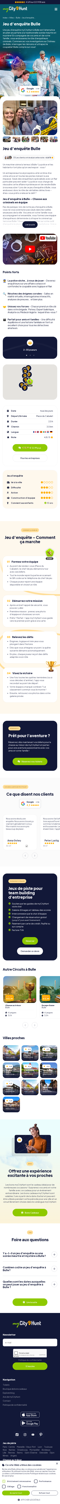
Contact (7, 1401)
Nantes (12, 1450)
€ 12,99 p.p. (32, 447)
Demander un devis (30, 951)
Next (35, 856)
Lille (4, 1452)
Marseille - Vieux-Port (26, 1447)
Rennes (11, 1452)
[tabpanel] (30, 345)
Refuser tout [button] (44, 1493)
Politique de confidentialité (30, 1360)
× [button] (57, 1464)
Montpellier (35, 1450)
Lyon (40, 1447)
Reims (20, 1452)
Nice (5, 1450)
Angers (13, 1455)
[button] (30, 1499)
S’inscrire (30, 1366)
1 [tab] (26, 355)
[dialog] (30, 1482)
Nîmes (5, 1455)
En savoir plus (8, 1476)
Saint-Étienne (31, 1452)
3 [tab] (33, 355)
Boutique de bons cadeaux (15, 1389)
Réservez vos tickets (31, 761)
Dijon (52, 1452)
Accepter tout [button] (16, 1493)
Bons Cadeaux (32, 1212)
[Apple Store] (30, 1415)
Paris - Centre (9, 1447)
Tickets (6, 1385)
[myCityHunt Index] (18, 9)
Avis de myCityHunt (11, 1397)
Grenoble (43, 1452)
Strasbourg (22, 1450)
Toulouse (48, 1447)
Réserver (30, 941)
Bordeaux (46, 1450)
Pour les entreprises (30, 458)
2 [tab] (30, 355)
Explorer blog (9, 1393)
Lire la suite (30, 224)
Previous (25, 856)
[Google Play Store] (30, 1423)
